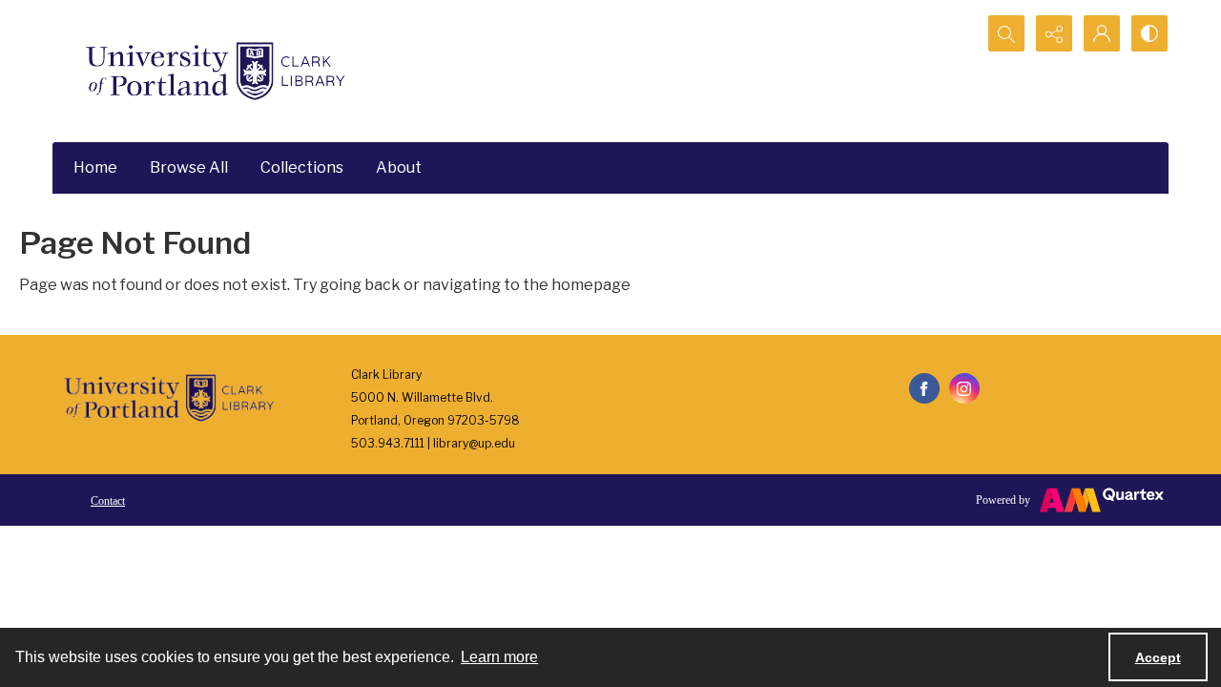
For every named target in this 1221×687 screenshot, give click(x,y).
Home (95, 167)
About (399, 167)
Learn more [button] (499, 657)
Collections (301, 167)
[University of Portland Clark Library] (215, 71)
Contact (108, 501)
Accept (1158, 657)
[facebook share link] (924, 388)
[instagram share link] (964, 388)
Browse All (189, 167)
